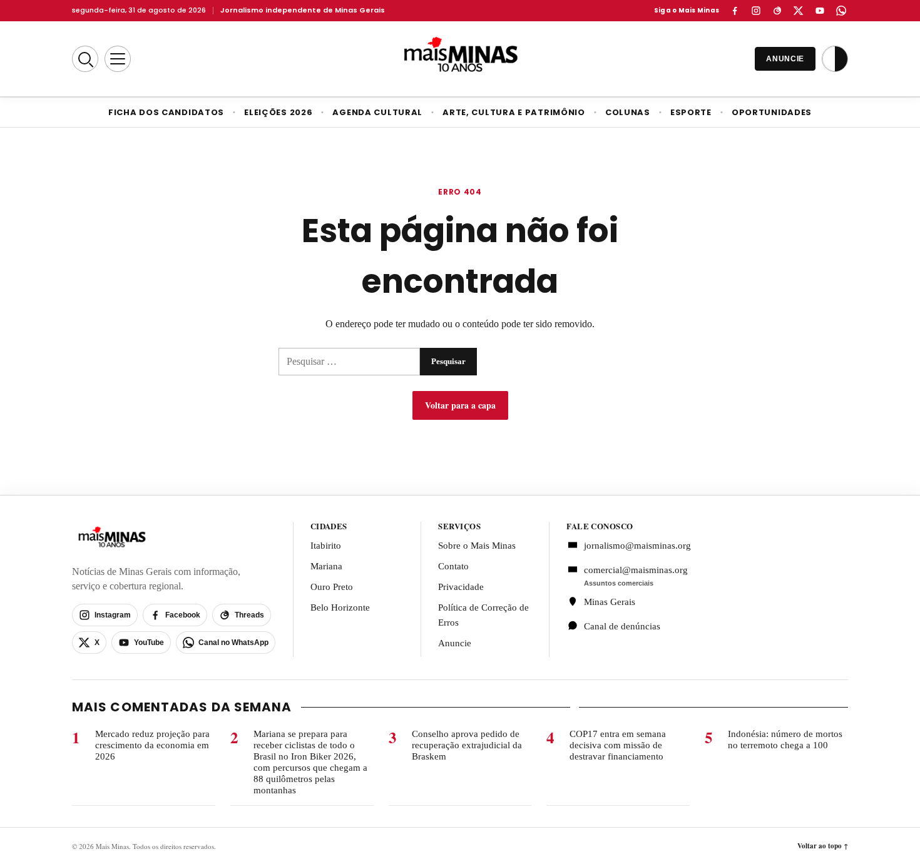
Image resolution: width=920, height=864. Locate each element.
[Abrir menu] (118, 59)
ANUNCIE (785, 58)
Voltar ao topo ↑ (822, 846)
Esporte (691, 112)
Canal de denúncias (622, 626)
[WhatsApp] (841, 11)
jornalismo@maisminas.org (630, 546)
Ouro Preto (331, 587)
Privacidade (461, 587)
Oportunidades (772, 112)
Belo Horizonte (340, 607)
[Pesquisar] (85, 59)
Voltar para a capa (460, 405)
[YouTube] (820, 11)
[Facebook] (735, 11)
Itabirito (325, 546)
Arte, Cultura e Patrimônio (513, 112)
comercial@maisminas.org (636, 570)
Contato (453, 566)
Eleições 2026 (278, 112)
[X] (798, 11)
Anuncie (454, 643)
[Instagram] (756, 11)
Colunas (627, 112)
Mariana (326, 566)
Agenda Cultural (377, 112)
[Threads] (777, 11)
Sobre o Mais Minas (477, 546)
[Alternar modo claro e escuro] (835, 59)
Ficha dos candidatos (166, 112)
